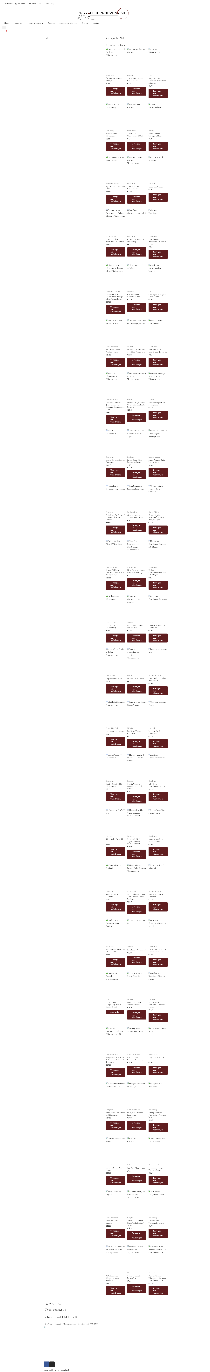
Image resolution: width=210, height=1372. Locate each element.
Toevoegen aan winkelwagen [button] (115, 91)
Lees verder (114, 1012)
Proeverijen (18, 23)
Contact (96, 23)
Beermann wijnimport (68, 23)
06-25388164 (53, 1304)
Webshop (51, 23)
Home (6, 23)
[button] (4, 27)
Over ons (84, 23)
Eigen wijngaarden (36, 23)
